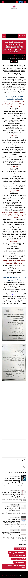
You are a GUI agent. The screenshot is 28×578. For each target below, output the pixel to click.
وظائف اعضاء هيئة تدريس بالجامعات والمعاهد (16, 566)
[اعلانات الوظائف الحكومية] (14, 7)
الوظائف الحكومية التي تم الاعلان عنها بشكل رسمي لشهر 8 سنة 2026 (11, 534)
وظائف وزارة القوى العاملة (18, 559)
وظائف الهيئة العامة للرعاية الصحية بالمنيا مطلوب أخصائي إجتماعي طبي (12, 480)
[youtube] (17, 2)
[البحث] (3, 2)
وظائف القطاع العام (10, 58)
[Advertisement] (14, 23)
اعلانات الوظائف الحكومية (8, 576)
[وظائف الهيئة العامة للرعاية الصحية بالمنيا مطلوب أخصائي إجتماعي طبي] (23, 478)
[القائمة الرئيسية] (4, 36)
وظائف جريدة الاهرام (19, 562)
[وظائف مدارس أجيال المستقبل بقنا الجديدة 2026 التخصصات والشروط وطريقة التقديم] (23, 492)
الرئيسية (21, 36)
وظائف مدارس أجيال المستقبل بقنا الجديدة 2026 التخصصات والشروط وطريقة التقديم (11, 494)
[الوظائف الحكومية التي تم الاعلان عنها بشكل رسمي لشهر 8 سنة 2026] (23, 532)
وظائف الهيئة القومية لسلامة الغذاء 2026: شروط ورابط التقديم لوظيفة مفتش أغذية (11, 508)
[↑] (14, 573)
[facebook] (22, 2)
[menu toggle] (25, 2)
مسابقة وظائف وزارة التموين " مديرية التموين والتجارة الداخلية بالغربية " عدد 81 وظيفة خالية (11, 521)
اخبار (10, 552)
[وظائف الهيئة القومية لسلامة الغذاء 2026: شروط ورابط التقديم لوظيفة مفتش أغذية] (23, 506)
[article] (14, 445)
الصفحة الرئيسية (20, 58)
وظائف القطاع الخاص (19, 549)
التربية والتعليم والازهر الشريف (17, 556)
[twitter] (20, 2)
